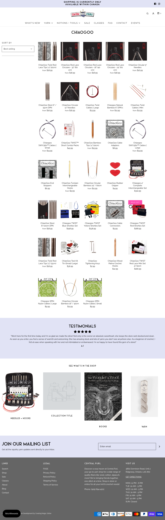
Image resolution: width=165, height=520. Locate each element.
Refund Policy (49, 477)
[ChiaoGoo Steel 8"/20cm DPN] (47, 209)
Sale (4, 477)
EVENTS (135, 23)
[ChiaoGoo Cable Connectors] (115, 209)
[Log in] (153, 13)
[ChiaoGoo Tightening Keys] (92, 247)
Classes (5, 481)
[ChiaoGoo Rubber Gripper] (115, 169)
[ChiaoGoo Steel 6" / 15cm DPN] (47, 91)
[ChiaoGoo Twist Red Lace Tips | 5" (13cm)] (47, 247)
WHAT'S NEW (32, 23)
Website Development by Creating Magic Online (34, 513)
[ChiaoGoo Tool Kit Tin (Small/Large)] (70, 247)
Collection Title (62, 416)
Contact (5, 493)
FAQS (45, 469)
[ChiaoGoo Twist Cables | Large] (92, 91)
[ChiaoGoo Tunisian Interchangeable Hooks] (70, 169)
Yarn (144, 427)
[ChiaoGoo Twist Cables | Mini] (137, 91)
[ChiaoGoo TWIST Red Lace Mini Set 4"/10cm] (137, 247)
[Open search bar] (147, 13)
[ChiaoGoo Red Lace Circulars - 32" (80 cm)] (70, 51)
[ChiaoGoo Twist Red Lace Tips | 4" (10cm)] (47, 51)
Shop (4, 473)
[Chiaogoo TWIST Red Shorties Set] (137, 209)
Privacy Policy (49, 473)
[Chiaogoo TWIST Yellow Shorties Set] (92, 209)
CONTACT (121, 23)
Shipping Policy (50, 481)
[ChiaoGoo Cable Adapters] (115, 129)
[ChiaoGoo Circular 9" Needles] (137, 51)
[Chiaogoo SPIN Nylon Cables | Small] (92, 287)
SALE (87, 23)
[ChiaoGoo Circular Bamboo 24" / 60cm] (92, 169)
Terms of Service (50, 485)
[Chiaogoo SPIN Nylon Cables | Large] (47, 287)
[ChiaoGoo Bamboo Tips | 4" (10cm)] (92, 129)
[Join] (159, 446)
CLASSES (99, 23)
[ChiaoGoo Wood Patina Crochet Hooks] (115, 247)
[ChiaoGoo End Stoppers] (47, 169)
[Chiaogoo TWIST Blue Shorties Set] (70, 209)
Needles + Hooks (21, 418)
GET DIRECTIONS (133, 477)
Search (5, 469)
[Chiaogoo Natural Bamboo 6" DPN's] (115, 91)
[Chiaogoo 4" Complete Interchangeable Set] (137, 169)
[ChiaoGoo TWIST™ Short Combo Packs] (70, 129)
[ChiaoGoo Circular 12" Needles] (70, 91)
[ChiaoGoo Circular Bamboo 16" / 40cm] (70, 287)
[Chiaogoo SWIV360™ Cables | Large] (137, 129)
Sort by (7, 43)
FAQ (110, 23)
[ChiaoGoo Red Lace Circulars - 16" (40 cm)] (92, 51)
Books (103, 427)
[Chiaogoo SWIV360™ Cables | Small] (47, 129)
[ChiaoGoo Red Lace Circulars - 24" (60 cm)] (115, 51)
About (4, 485)
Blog (4, 489)
